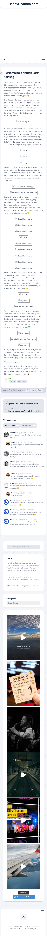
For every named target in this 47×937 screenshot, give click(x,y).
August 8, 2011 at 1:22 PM (24, 483)
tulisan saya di (15, 213)
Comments (12, 425)
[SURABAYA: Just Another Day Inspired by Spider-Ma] (23, 637)
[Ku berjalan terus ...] (23, 775)
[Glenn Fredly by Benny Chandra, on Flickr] (23, 333)
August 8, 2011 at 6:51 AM (22, 462)
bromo (12, 381)
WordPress (23, 929)
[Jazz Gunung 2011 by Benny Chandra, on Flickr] (23, 122)
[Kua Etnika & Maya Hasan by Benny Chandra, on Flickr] (23, 307)
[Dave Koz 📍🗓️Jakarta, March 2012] (23, 729)
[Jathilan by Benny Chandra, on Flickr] (23, 151)
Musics (33, 390)
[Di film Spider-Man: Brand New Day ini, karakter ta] (23, 683)
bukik (12, 452)
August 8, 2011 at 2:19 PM (24, 500)
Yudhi (12, 510)
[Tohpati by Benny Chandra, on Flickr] (23, 237)
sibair (12, 483)
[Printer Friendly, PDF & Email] (8, 378)
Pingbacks (30, 425)
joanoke (12, 519)
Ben (12, 442)
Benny (19, 390)
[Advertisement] (23, 32)
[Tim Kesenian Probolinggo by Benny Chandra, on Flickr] (23, 187)
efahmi (12, 433)
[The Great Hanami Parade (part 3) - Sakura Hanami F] (23, 820)
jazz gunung (22, 381)
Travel (40, 390)
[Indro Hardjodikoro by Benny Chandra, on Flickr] (23, 244)
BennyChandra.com (23, 4)
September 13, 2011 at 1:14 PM (27, 519)
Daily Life (25, 390)
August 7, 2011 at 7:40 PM (24, 452)
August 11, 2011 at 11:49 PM (25, 510)
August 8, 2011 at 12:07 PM (24, 474)
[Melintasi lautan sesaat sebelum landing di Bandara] (23, 866)
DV (11, 461)
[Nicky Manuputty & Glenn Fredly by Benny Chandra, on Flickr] (23, 339)
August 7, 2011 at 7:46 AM (25, 433)
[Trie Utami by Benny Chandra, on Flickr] (23, 294)
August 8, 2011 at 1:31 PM (24, 493)
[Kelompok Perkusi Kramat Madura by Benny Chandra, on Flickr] (23, 193)
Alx (35, 929)
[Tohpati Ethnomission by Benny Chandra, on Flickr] (23, 219)
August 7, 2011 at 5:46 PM (24, 442)
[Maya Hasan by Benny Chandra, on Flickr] (24, 301)
